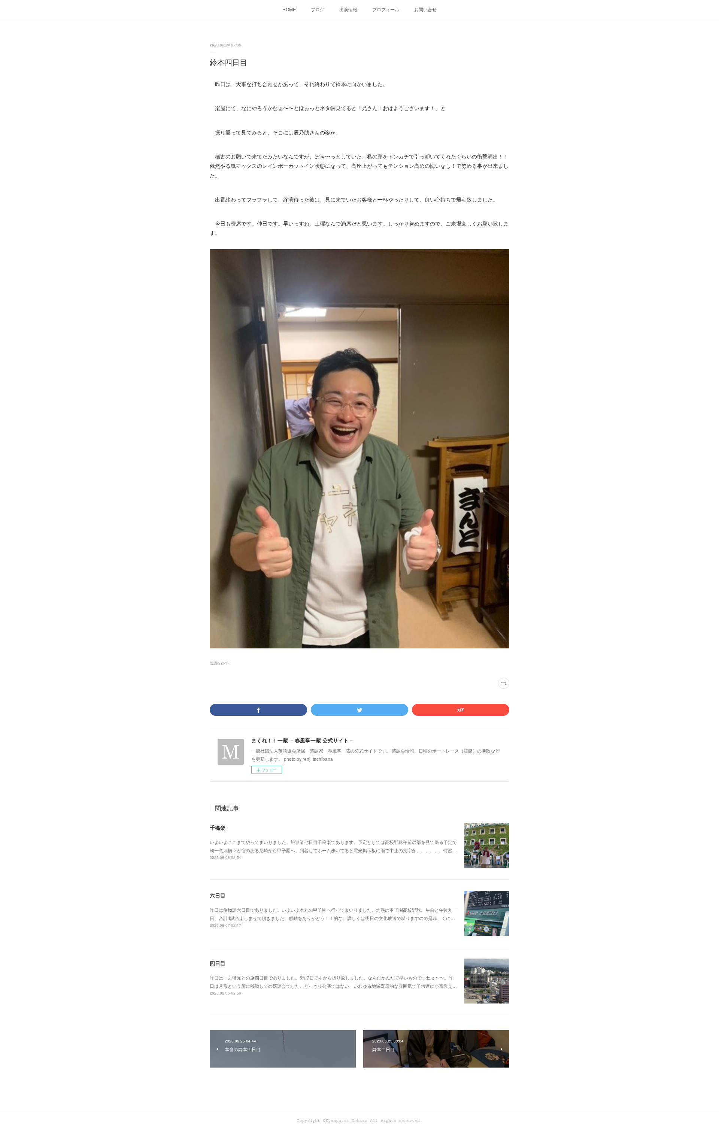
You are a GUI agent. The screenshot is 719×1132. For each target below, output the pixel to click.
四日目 (217, 963)
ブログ (317, 9)
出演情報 (348, 9)
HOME (289, 9)
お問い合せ (425, 9)
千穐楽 (217, 827)
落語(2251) (219, 663)
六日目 (217, 895)
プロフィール (385, 9)
